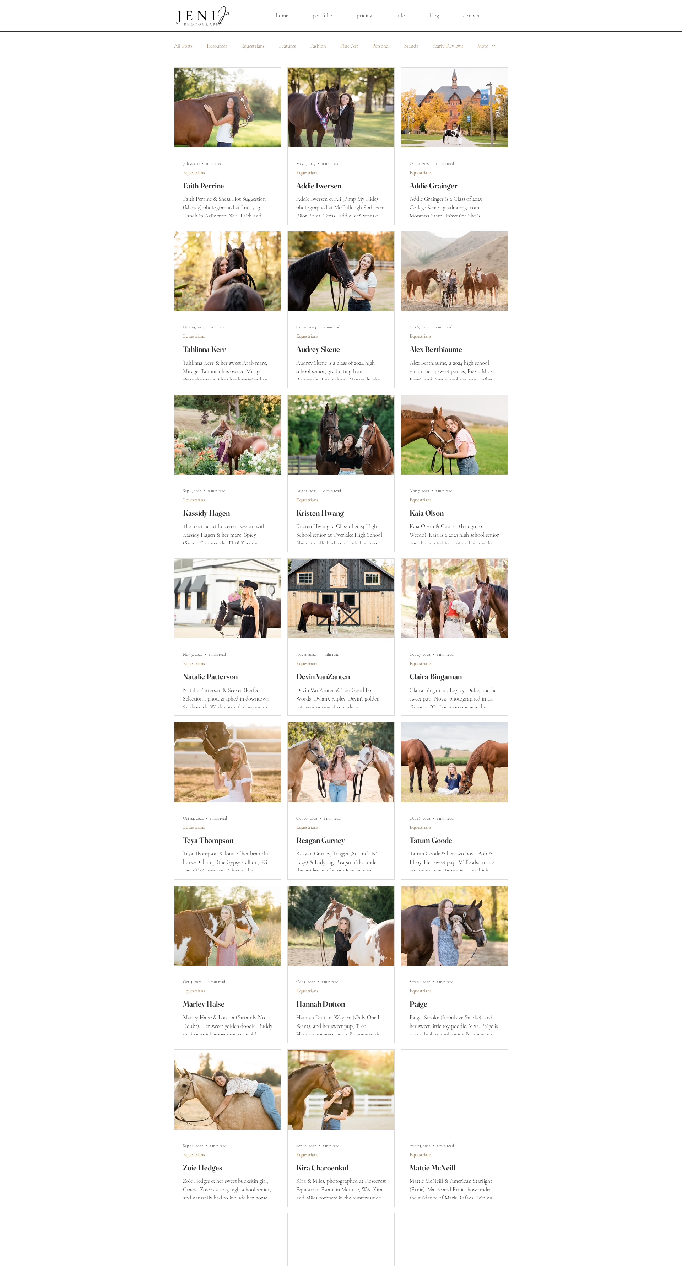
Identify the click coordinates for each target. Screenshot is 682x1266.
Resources (217, 46)
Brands (411, 46)
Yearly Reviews (447, 46)
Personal (381, 46)
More (482, 46)
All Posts (183, 46)
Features (287, 46)
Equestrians (253, 46)
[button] (364, 15)
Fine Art (349, 46)
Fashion (318, 46)
